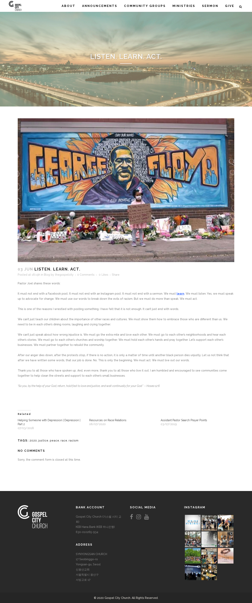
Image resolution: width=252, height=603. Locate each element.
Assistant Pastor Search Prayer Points (184, 420)
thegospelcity (64, 274)
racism (74, 440)
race (64, 440)
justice (43, 440)
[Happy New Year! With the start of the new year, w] (225, 572)
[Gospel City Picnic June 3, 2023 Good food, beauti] (193, 556)
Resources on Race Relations (107, 420)
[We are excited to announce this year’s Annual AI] (225, 556)
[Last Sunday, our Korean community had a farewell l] (225, 539)
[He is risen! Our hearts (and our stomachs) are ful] (209, 556)
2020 (33, 440)
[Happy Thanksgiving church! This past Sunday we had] (209, 523)
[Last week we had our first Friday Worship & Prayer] (193, 572)
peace (54, 440)
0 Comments (85, 274)
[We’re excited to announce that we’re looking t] (193, 523)
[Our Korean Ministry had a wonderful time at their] (225, 523)
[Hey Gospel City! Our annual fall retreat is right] (209, 539)
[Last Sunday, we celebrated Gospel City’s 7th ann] (209, 572)
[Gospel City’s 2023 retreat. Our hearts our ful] (193, 539)
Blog (47, 274)
